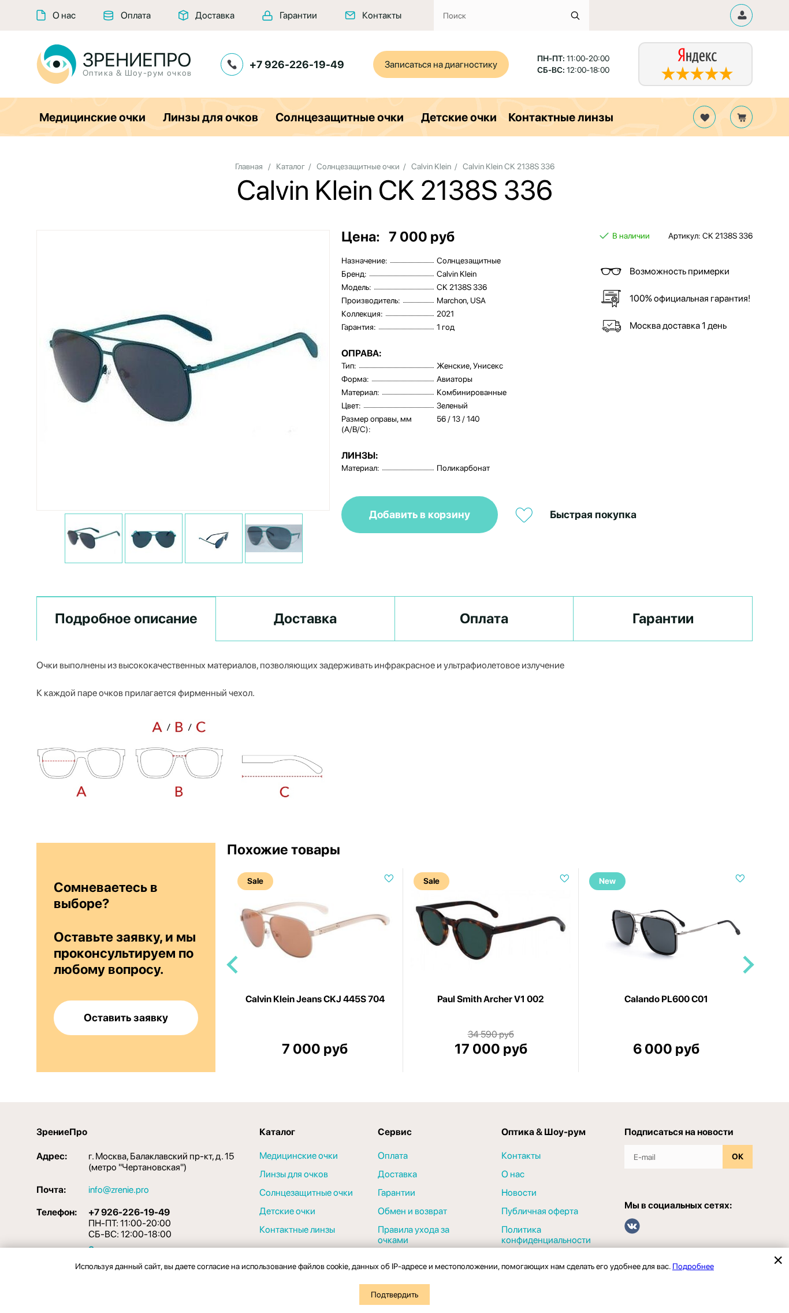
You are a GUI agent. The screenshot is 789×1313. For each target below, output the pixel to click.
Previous (232, 964)
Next (747, 964)
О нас (64, 15)
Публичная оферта (539, 1211)
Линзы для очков (210, 117)
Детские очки (459, 117)
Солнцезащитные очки (340, 117)
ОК (737, 1156)
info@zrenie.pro (118, 1189)
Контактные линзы (560, 117)
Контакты (381, 15)
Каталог (290, 166)
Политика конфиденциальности (546, 1235)
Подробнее (693, 1266)
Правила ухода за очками (413, 1235)
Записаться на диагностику (441, 64)
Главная (249, 166)
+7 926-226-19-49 (297, 64)
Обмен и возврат (412, 1211)
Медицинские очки (92, 117)
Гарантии (298, 15)
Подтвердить (394, 1294)
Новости (519, 1193)
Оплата (136, 15)
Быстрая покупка (593, 514)
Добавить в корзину (419, 514)
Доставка (215, 15)
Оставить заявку (126, 1017)
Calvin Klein (431, 166)
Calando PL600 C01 (666, 999)
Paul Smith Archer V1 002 (490, 999)
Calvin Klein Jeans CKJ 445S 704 (315, 999)
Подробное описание (126, 618)
